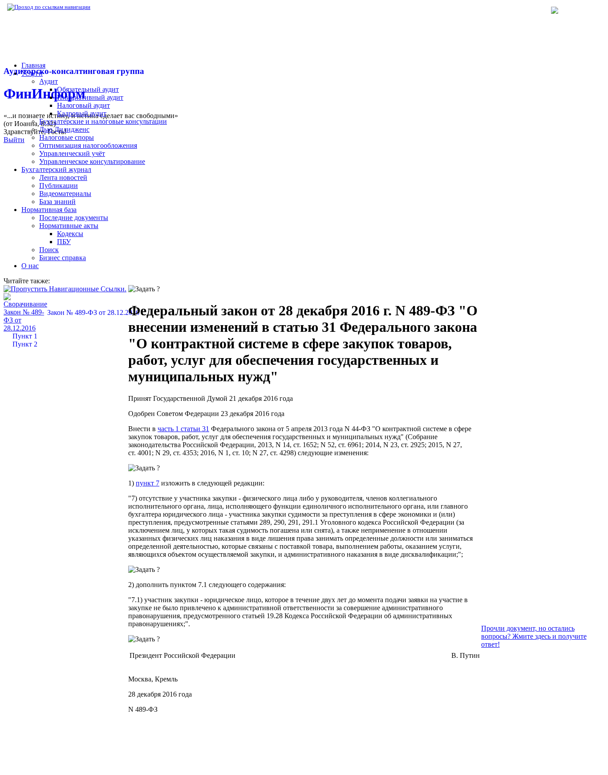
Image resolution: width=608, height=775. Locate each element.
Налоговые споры (66, 137)
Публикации (58, 185)
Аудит (48, 81)
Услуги (32, 73)
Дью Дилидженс (64, 129)
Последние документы (73, 217)
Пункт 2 (24, 344)
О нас (30, 265)
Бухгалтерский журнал (56, 169)
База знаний (57, 201)
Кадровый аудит (81, 113)
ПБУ (64, 241)
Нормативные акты (68, 225)
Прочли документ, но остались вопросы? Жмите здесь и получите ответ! (534, 636)
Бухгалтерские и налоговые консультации (103, 121)
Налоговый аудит (83, 105)
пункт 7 (147, 483)
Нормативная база (120, 7)
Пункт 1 (24, 336)
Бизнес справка (62, 257)
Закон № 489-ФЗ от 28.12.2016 (93, 312)
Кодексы (70, 233)
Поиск (49, 249)
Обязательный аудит (88, 89)
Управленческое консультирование (92, 161)
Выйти (14, 139)
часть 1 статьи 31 (183, 428)
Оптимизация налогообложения (88, 145)
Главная (33, 65)
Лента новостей (63, 177)
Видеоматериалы (65, 193)
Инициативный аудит (90, 97)
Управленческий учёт (72, 153)
